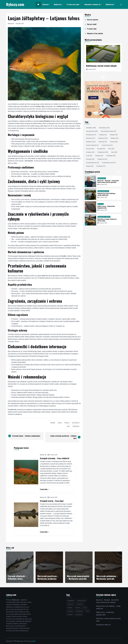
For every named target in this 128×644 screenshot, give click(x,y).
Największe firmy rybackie (95, 33)
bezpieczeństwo (92, 131)
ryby (114, 152)
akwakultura (91, 128)
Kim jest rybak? (92, 24)
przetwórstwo (76, 423)
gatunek (53, 423)
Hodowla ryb (91, 60)
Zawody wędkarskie (103, 178)
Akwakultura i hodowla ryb (92, 4)
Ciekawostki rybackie (104, 204)
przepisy (90, 148)
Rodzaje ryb (11, 23)
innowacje (103, 141)
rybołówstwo (76, 426)
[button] (102, 77)
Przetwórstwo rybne (73, 4)
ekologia (114, 135)
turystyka (90, 159)
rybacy (99, 217)
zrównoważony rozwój (109, 162)
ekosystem (91, 138)
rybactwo (90, 152)
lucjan (60, 423)
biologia (103, 135)
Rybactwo (45, 4)
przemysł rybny (108, 145)
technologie (111, 155)
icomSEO (33, 641)
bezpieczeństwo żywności (109, 131)
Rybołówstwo (110, 4)
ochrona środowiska (93, 145)
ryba (69, 426)
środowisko (101, 166)
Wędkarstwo (57, 4)
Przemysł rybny (91, 29)
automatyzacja (105, 128)
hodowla (115, 138)
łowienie (90, 166)
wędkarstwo (102, 159)
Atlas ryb (100, 191)
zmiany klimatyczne (93, 162)
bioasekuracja (91, 135)
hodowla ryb (91, 141)
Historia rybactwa (92, 20)
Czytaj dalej (44, 489)
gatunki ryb (103, 138)
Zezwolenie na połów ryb (103, 625)
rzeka (89, 155)
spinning (99, 155)
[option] (103, 58)
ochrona (67, 423)
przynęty (101, 148)
